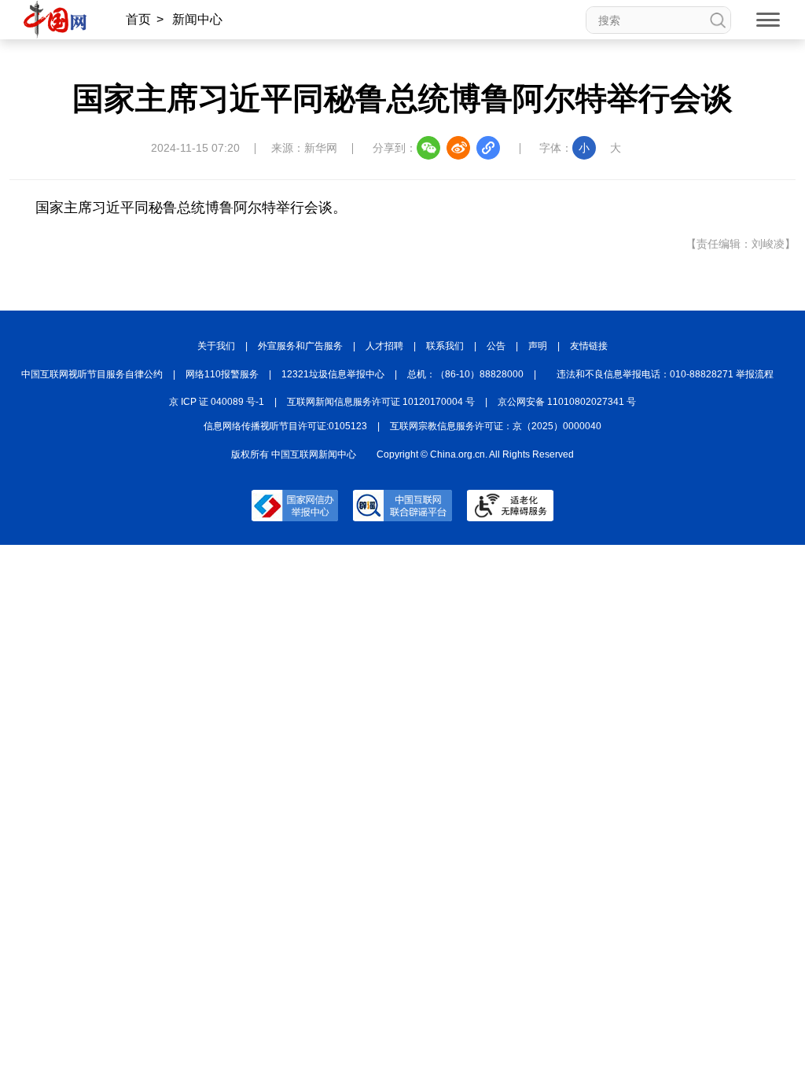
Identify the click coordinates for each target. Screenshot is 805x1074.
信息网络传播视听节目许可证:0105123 (285, 426)
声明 (537, 345)
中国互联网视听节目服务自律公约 (92, 374)
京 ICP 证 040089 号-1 (216, 401)
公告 (496, 345)
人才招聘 (384, 345)
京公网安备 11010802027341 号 (567, 401)
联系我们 (445, 345)
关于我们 (216, 345)
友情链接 (589, 345)
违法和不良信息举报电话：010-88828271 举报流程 (665, 374)
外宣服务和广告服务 (300, 345)
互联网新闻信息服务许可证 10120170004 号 (381, 401)
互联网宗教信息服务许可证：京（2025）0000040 (495, 426)
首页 (138, 19)
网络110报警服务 (222, 374)
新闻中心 (197, 19)
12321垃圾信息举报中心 (332, 374)
